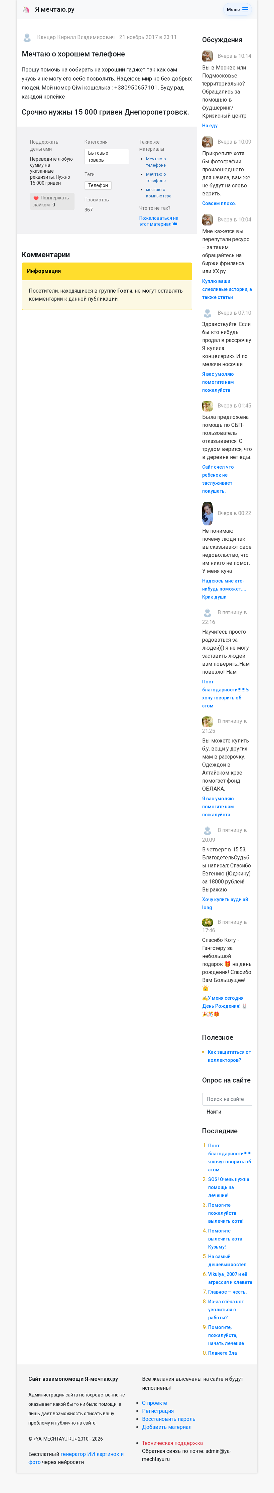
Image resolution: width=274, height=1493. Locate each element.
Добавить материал (166, 1427)
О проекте (154, 1403)
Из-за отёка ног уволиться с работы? (226, 1309)
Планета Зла (222, 1353)
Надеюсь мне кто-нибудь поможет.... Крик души (224, 589)
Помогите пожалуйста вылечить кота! (226, 1213)
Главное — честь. (227, 1292)
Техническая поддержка (172, 1443)
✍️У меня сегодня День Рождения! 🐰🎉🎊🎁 (224, 1006)
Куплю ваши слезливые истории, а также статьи (227, 289)
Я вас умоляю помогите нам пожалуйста (218, 382)
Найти (214, 1112)
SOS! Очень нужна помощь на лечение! (228, 1187)
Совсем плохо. (219, 203)
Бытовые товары (98, 156)
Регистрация (158, 1411)
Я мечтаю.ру (48, 9)
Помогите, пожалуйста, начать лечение (226, 1335)
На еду (210, 125)
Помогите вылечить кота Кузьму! (225, 1239)
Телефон (98, 185)
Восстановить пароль (168, 1419)
